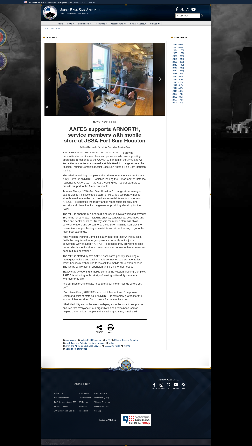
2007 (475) (178, 99)
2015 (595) (178, 76)
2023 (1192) (178, 53)
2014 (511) (178, 79)
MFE (108, 340)
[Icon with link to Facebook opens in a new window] (177, 8)
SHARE (99, 332)
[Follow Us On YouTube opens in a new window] (176, 385)
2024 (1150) (178, 50)
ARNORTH (129, 345)
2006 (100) (178, 102)
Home (60, 23)
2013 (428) (178, 82)
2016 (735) (178, 73)
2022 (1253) (178, 55)
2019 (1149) (178, 64)
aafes (111, 342)
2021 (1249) (178, 58)
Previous (49, 79)
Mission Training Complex (126, 340)
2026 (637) (178, 44)
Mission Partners (118, 23)
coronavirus (70, 340)
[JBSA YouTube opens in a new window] (193, 8)
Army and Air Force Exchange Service (83, 345)
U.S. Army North (112, 345)
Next (160, 79)
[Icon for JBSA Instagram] (161, 385)
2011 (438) (178, 88)
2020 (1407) (178, 61)
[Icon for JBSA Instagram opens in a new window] (187, 8)
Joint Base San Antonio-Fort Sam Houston (85, 342)
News (69, 23)
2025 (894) (178, 47)
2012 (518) (178, 85)
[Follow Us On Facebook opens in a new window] (154, 385)
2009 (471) (178, 93)
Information (83, 23)
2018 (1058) (178, 67)
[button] (84, 2)
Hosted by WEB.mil (107, 420)
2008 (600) (178, 96)
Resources (100, 23)
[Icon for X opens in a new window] (182, 8)
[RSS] (183, 385)
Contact (153, 23)
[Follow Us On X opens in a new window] (168, 385)
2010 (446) (178, 90)
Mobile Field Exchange (91, 340)
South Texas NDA (138, 23)
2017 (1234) (178, 70)
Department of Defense (76, 348)
